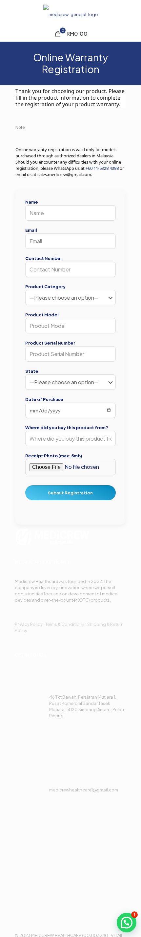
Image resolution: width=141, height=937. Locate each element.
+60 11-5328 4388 (102, 168)
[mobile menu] (132, 13)
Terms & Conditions (65, 624)
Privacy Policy (29, 624)
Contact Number (43, 258)
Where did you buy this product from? (66, 427)
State (31, 371)
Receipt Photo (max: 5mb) (53, 455)
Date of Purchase (44, 399)
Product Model (42, 314)
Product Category (45, 286)
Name (31, 202)
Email (31, 230)
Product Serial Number (50, 343)
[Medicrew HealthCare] (70, 13)
